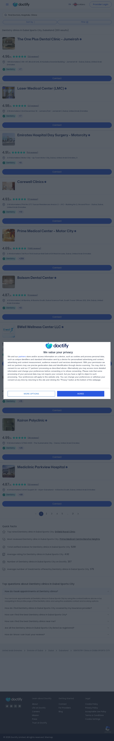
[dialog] (57, 370)
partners (22, 356)
